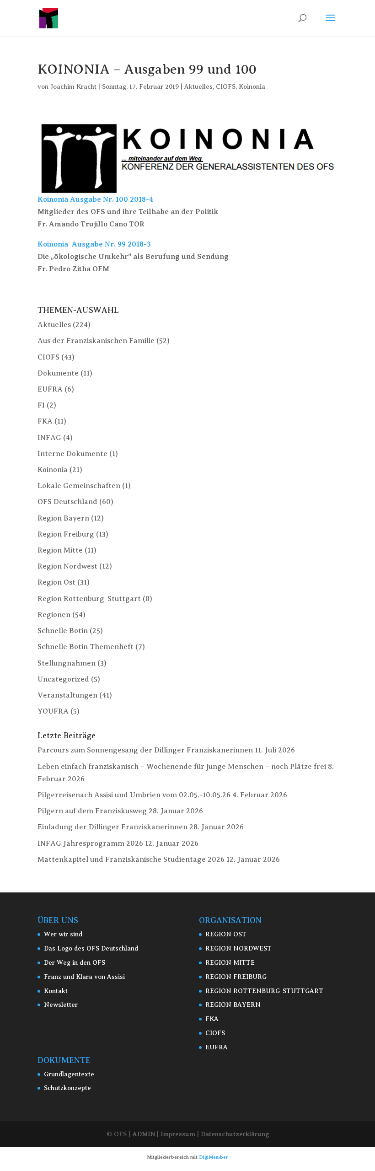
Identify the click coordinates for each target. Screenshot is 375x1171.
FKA (45, 421)
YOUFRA (53, 711)
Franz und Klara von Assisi (84, 976)
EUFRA (50, 389)
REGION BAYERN (233, 1004)
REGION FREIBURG (236, 976)
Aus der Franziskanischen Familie (96, 341)
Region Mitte (60, 550)
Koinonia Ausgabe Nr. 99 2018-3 (94, 244)
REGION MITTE (230, 962)
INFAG (49, 438)
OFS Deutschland (67, 502)
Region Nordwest (67, 566)
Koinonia (252, 86)
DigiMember (213, 1157)
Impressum (178, 1134)
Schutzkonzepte (67, 1088)
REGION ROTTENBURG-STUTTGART (264, 991)
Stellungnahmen (67, 663)
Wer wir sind (63, 934)
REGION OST (225, 934)
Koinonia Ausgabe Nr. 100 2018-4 (95, 199)
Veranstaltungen (67, 695)
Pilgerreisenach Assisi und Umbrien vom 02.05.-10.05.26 (134, 795)
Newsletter (61, 1004)
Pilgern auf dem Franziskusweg (92, 811)
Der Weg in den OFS (74, 962)
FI (41, 405)
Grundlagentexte (69, 1074)
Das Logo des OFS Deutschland (91, 948)
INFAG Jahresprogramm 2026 (90, 843)
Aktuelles (198, 86)
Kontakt (56, 991)
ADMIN (143, 1134)
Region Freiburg (66, 534)
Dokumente (58, 373)
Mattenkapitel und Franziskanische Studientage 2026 (131, 859)
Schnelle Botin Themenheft (86, 647)
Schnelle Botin (63, 631)
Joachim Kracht (73, 86)
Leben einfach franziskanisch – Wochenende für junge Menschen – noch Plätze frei (182, 767)
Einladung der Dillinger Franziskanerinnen (113, 827)
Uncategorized (63, 679)
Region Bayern (63, 518)
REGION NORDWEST (238, 948)
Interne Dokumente (72, 454)
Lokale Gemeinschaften (79, 486)
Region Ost (56, 582)
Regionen (54, 615)
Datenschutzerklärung (235, 1134)
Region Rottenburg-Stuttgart (89, 599)
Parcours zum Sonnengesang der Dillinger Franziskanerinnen (145, 750)
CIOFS (226, 86)
